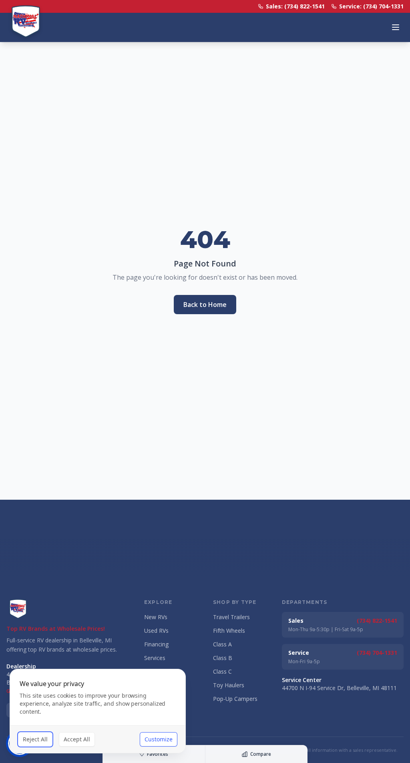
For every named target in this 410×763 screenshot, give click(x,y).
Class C (222, 671)
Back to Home (205, 304)
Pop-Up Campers (235, 698)
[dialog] (98, 711)
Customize (159, 739)
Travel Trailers (231, 617)
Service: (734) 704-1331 (371, 6)
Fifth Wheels (229, 630)
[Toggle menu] (396, 27)
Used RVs (156, 630)
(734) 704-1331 (377, 652)
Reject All (35, 739)
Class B (222, 658)
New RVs (155, 617)
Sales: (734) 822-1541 (295, 6)
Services (154, 658)
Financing (156, 644)
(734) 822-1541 (377, 620)
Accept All (77, 739)
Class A (222, 644)
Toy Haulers (228, 685)
